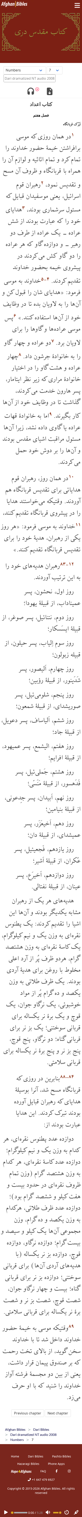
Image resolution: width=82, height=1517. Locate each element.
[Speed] (66, 1513)
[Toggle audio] (30, 92)
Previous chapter (27, 1413)
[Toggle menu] (76, 5)
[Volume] (48, 1513)
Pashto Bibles (61, 1456)
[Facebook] (56, 1471)
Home (15, 1456)
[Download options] (49, 92)
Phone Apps (56, 1464)
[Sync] (76, 1513)
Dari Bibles (35, 1456)
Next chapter (58, 1413)
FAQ (43, 1471)
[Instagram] (69, 1471)
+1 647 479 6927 (43, 1480)
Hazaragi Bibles (28, 1464)
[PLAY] (5, 1513)
